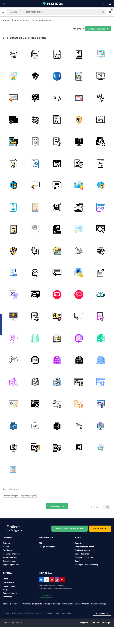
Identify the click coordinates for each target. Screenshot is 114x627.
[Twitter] (46, 579)
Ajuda (78, 537)
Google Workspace (47, 547)
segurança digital (28, 496)
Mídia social (45, 573)
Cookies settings (98, 604)
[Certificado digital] (13, 141)
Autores (6, 543)
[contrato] (57, 98)
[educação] (57, 251)
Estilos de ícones (82, 550)
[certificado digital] (13, 54)
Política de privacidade (32, 604)
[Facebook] (41, 579)
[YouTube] (62, 579)
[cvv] (100, 229)
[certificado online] (100, 54)
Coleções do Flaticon (84, 557)
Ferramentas (46, 537)
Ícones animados (20, 20)
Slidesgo (106, 623)
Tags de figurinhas (11, 565)
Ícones (6, 20)
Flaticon (95, 623)
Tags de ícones (9, 561)
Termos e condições (12, 604)
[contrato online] (100, 163)
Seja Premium (100, 528)
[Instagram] (57, 579)
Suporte (78, 543)
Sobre (5, 579)
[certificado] (35, 54)
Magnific (84, 623)
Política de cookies (52, 604)
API (40, 543)
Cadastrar (46, 595)
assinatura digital (11, 496)
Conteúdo (8, 537)
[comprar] (35, 272)
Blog (5, 589)
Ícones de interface (42, 20)
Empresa (7, 573)
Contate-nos (8, 582)
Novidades (7, 597)
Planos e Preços (10, 593)
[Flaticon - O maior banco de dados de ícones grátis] (53, 3)
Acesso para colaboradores (69, 528)
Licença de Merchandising (86, 565)
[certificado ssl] (100, 98)
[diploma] (100, 76)
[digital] (100, 272)
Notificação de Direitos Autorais (75, 604)
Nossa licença (9, 586)
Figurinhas (7, 550)
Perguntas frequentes (84, 547)
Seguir (78, 561)
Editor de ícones (82, 554)
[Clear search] (97, 12)
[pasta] (57, 229)
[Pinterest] (51, 579)
